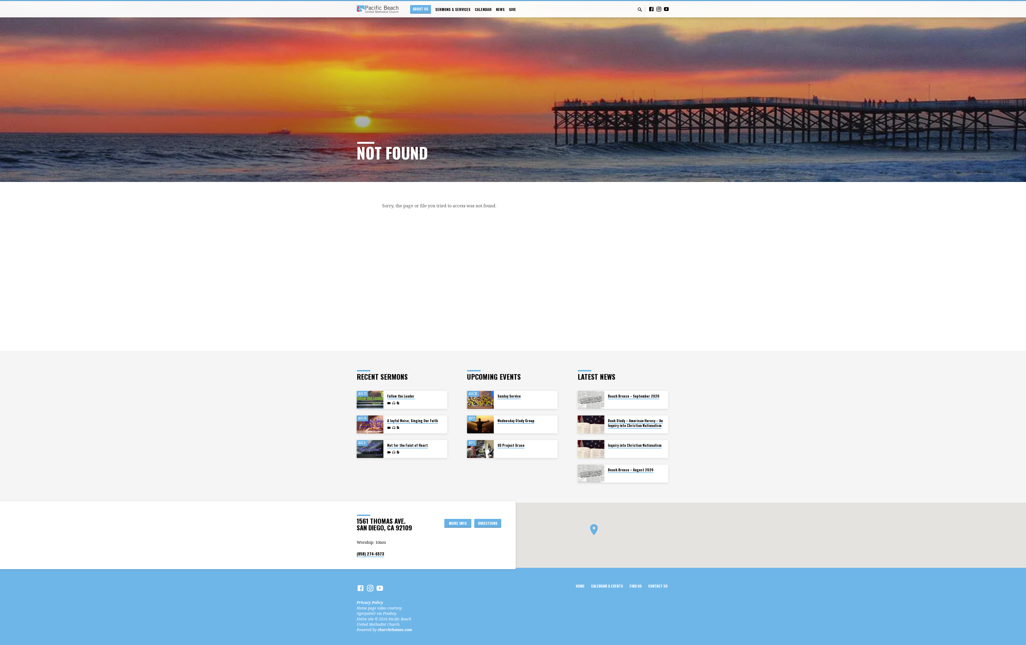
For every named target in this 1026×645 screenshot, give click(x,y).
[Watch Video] (389, 403)
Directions (488, 523)
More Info (458, 523)
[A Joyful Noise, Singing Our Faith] (370, 424)
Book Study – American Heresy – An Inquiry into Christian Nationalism (635, 423)
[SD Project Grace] (480, 449)
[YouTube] (666, 9)
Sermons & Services (453, 9)
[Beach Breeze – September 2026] (591, 400)
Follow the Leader (400, 396)
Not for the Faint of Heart (407, 445)
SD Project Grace (511, 445)
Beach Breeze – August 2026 (631, 469)
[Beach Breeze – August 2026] (591, 474)
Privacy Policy (370, 602)
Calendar (483, 9)
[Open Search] (640, 9)
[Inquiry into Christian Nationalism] (591, 449)
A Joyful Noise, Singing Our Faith (412, 420)
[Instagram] (659, 9)
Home (580, 586)
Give (512, 9)
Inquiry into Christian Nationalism (635, 445)
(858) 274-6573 (370, 554)
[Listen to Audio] (393, 403)
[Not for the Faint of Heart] (370, 449)
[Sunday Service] (480, 400)
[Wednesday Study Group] (480, 424)
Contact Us (658, 586)
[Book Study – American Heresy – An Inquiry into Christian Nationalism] (591, 424)
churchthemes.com (395, 629)
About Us (420, 8)
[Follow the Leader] (370, 400)
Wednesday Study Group (516, 420)
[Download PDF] (397, 403)
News (500, 9)
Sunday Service (509, 396)
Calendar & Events (607, 586)
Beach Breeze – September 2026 (633, 396)
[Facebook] (651, 9)
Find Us (635, 586)
